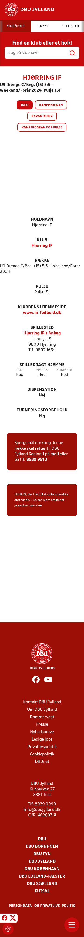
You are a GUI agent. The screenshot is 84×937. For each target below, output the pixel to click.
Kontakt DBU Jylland (42, 702)
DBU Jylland (42, 862)
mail (54, 454)
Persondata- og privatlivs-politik (42, 906)
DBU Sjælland (42, 884)
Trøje (19, 370)
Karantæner (42, 116)
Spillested (42, 328)
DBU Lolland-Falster (42, 876)
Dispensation (42, 390)
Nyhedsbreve (42, 732)
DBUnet (42, 762)
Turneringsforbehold (42, 410)
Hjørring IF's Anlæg (42, 333)
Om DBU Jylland (42, 710)
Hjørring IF (42, 246)
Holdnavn (42, 220)
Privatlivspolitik (42, 747)
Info (24, 105)
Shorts (42, 370)
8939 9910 (36, 460)
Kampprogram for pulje (42, 127)
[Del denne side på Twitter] (13, 919)
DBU (42, 839)
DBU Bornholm (42, 847)
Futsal (42, 891)
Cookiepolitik (42, 754)
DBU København (42, 869)
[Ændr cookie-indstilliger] (8, 929)
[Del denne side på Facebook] (4, 919)
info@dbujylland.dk (42, 810)
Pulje (42, 287)
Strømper (64, 370)
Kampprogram (51, 105)
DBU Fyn (42, 854)
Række (42, 261)
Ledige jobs (42, 739)
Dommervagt (42, 717)
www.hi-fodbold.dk (42, 313)
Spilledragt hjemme (42, 365)
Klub (42, 240)
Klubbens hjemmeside (42, 307)
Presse (42, 725)
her (39, 505)
